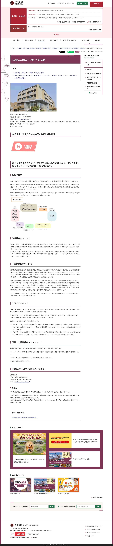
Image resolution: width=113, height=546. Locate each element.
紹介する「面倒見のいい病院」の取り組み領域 (29, 73)
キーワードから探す (21, 506)
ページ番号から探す (67, 506)
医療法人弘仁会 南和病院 (94, 73)
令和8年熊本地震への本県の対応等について (51, 10)
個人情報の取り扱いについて (95, 526)
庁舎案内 (35, 537)
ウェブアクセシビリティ (93, 532)
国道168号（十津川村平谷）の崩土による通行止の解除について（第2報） (59, 14)
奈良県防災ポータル (95, 29)
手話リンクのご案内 (33, 534)
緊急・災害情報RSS (79, 22)
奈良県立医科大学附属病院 (93, 87)
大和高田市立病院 (92, 83)
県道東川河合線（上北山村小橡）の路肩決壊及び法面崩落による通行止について (61, 18)
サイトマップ (90, 536)
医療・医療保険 (31, 48)
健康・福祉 (22, 48)
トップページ (14, 48)
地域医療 (38, 48)
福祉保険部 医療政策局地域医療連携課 (24, 417)
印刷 (78, 51)
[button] (51, 3)
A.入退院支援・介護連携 (78, 48)
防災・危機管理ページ (95, 22)
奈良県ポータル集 (98, 497)
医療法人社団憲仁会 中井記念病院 (94, 78)
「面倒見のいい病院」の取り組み (60, 48)
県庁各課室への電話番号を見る (20, 537)
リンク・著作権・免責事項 (94, 529)
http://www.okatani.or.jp (22, 119)
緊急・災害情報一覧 (64, 22)
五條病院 (89, 69)
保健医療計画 (46, 48)
